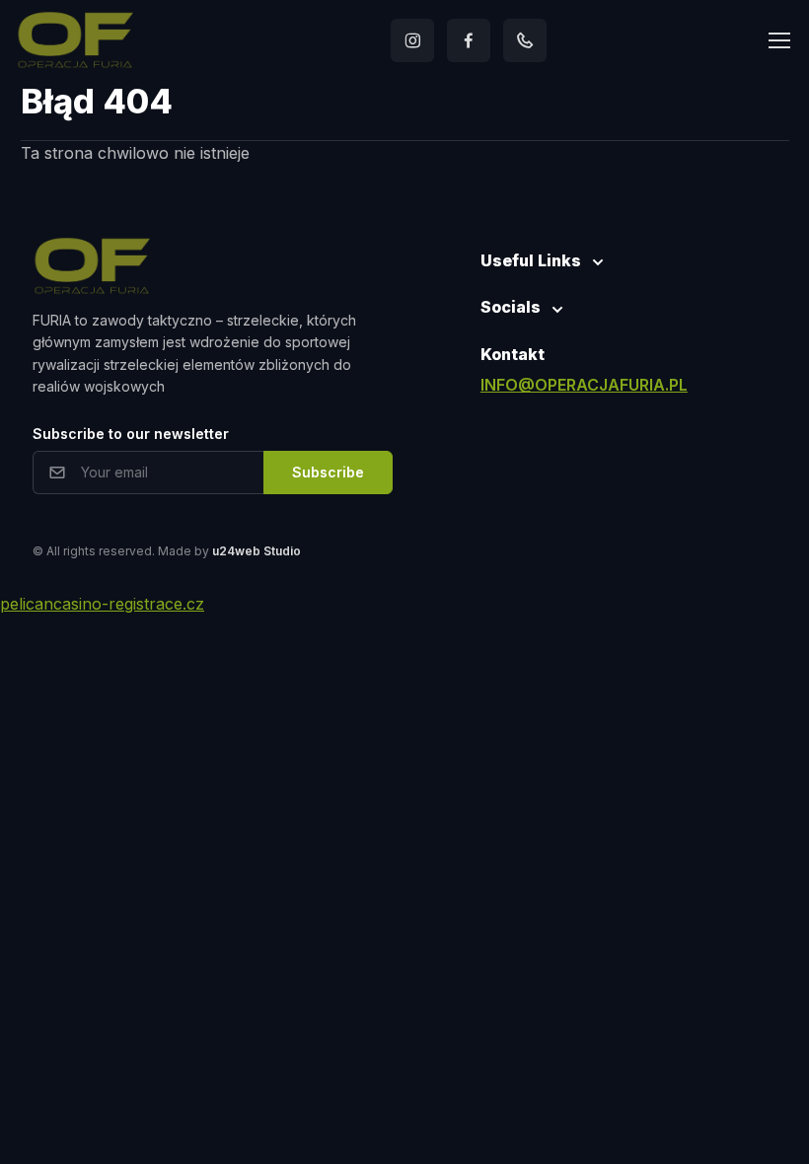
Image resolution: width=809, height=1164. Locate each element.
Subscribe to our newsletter (131, 433)
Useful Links (530, 260)
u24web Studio (256, 551)
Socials (510, 307)
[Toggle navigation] (778, 40)
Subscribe (328, 472)
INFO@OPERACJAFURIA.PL (584, 385)
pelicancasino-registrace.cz (102, 604)
